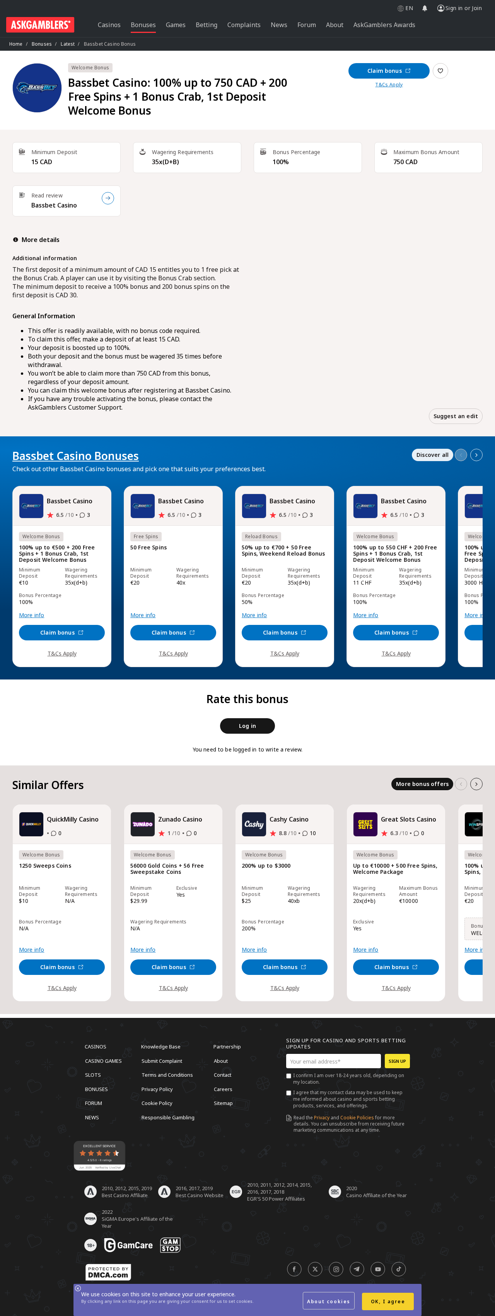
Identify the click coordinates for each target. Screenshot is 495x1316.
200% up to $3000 (266, 866)
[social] (294, 1269)
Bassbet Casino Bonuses (75, 456)
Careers (223, 1088)
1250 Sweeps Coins (45, 866)
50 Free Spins (148, 547)
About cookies (328, 1301)
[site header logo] (40, 25)
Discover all (432, 454)
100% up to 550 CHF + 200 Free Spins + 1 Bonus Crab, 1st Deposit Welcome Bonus (395, 553)
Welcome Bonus (90, 67)
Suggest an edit (456, 416)
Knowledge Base (161, 1046)
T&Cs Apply (389, 85)
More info (31, 615)
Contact (222, 1074)
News (92, 1117)
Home (16, 44)
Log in (247, 725)
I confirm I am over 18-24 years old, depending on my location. (348, 1078)
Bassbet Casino (54, 205)
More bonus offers (422, 784)
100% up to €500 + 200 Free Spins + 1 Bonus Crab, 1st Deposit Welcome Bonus (57, 553)
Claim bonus (384, 70)
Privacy (321, 1117)
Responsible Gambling (168, 1117)
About (221, 1060)
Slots (93, 1074)
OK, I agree (388, 1301)
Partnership (227, 1046)
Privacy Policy (157, 1088)
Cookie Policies (357, 1117)
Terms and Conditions (167, 1074)
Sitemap (223, 1103)
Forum (93, 1103)
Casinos (95, 1046)
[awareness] (128, 1245)
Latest (68, 44)
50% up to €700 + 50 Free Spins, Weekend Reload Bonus (283, 550)
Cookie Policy (157, 1103)
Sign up (397, 1061)
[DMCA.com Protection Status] (108, 1272)
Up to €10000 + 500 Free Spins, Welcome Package (395, 869)
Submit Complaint (162, 1060)
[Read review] (108, 198)
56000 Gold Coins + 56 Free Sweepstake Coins (167, 869)
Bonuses (42, 44)
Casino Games (103, 1060)
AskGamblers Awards (384, 25)
